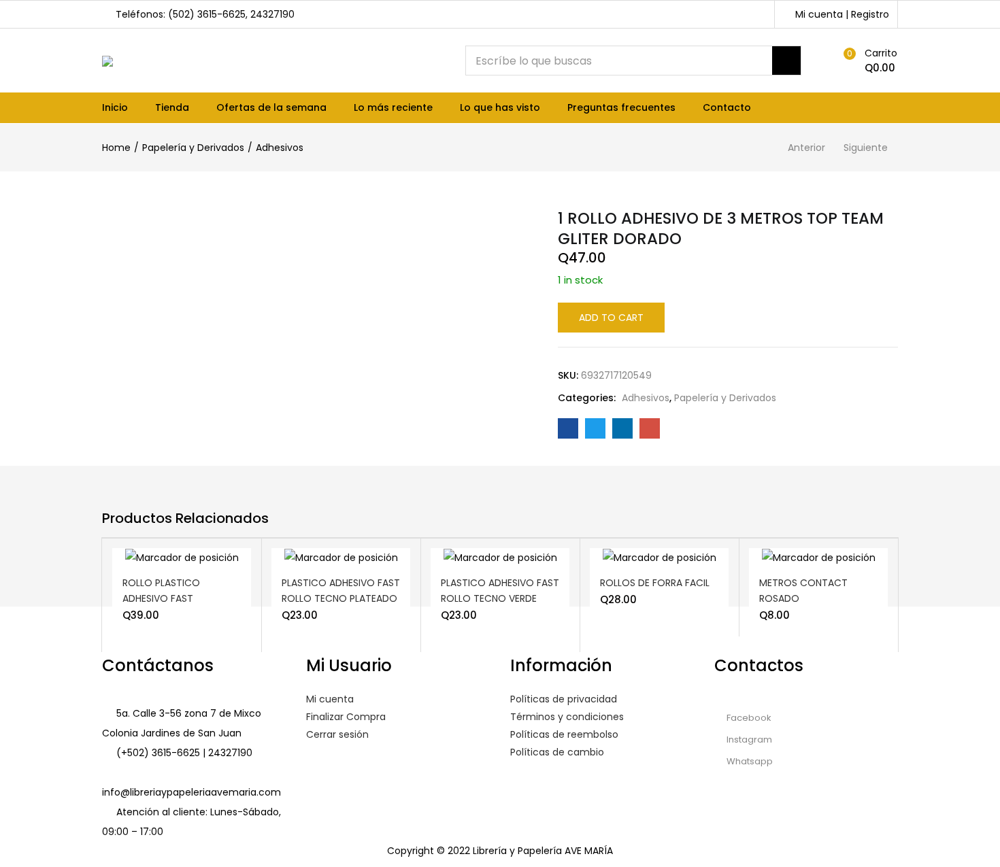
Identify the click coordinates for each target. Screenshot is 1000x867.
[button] (867, 60)
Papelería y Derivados (193, 147)
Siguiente (866, 147)
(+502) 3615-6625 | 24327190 (184, 753)
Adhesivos (279, 147)
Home (116, 147)
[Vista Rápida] (206, 567)
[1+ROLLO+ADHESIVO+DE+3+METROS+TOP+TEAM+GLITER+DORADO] (595, 428)
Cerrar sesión (337, 734)
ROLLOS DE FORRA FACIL (655, 583)
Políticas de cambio (557, 752)
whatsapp (748, 761)
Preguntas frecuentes (621, 107)
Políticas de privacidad (563, 699)
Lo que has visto (500, 107)
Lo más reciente (393, 107)
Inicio (115, 107)
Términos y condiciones (567, 717)
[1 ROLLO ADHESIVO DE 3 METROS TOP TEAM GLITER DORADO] (568, 428)
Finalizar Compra (346, 717)
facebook (747, 717)
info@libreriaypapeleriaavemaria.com (191, 792)
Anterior (806, 147)
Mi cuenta (330, 699)
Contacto (727, 107)
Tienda (172, 107)
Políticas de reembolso (564, 734)
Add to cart (611, 317)
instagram (748, 739)
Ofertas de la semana (271, 107)
